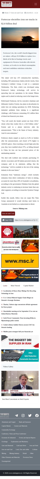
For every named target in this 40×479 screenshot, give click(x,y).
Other (31, 453)
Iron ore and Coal (8, 213)
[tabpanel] (20, 310)
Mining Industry (14, 453)
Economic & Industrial (9, 438)
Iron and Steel (34, 445)
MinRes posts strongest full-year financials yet (18, 331)
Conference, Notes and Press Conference (14, 434)
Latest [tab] (5, 286)
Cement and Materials (20, 426)
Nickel (25, 453)
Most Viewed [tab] (15, 286)
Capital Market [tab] (28, 286)
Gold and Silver (21, 445)
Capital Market (6, 426)
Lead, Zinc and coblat (22, 449)
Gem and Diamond (7, 445)
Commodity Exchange (8, 430)
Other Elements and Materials (11, 457)
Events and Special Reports (27, 438)
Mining (4, 453)
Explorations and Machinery (19, 441)
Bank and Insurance (25, 422)
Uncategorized (6, 461)
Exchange (5, 441)
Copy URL (8, 220)
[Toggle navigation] (36, 4)
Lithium (34, 449)
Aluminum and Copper (9, 422)
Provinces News (28, 457)
